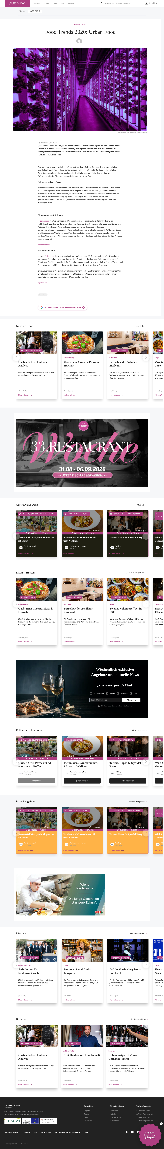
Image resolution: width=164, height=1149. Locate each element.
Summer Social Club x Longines (78, 971)
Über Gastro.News (11, 1132)
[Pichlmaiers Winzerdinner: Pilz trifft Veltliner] (82, 521)
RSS (86, 1132)
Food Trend (34, 11)
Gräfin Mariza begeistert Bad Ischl (125, 971)
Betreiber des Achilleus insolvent (123, 363)
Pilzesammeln (43, 221)
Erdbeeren (49, 256)
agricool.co (42, 282)
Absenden (131, 700)
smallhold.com (44, 244)
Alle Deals (140, 505)
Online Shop (114, 1121)
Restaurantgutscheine (144, 1121)
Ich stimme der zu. (116, 706)
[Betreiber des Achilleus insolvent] (127, 343)
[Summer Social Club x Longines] (82, 950)
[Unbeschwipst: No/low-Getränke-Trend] (127, 1036)
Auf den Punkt (72, 1044)
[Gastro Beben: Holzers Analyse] (36, 343)
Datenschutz (46, 1132)
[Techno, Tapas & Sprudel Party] (127, 521)
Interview (111, 1051)
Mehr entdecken (138, 730)
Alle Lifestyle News (137, 933)
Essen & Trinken (119, 350)
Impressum (26, 1132)
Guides (46, 3)
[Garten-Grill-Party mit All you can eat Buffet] (36, 521)
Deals (55, 3)
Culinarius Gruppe (143, 1111)
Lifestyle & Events (29, 958)
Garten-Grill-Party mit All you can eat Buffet (36, 539)
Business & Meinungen (31, 350)
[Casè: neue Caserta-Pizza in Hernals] (82, 343)
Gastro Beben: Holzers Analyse (32, 363)
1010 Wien (113, 358)
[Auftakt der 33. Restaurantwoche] (36, 950)
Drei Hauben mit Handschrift (81, 1055)
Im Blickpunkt (117, 1044)
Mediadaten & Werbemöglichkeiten (68, 1132)
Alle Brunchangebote (136, 802)
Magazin (37, 3)
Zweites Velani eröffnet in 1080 (125, 610)
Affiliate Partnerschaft (144, 1114)
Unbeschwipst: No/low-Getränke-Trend (122, 1056)
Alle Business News (138, 1019)
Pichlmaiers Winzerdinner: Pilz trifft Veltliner (80, 539)
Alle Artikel (140, 326)
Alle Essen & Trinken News (134, 573)
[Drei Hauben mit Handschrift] (82, 1036)
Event (66, 965)
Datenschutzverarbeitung (120, 706)
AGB (35, 1132)
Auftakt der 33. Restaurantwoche (29, 971)
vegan (157, 358)
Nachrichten (99, 693)
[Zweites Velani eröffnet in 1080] (127, 589)
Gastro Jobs (88, 1121)
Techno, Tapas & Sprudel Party (125, 537)
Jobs (62, 3)
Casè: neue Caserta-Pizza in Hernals (81, 363)
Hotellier (113, 1114)
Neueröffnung (73, 350)
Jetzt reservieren (82, 781)
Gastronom (114, 1111)
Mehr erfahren (23, 395)
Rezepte (71, 3)
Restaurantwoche (24, 965)
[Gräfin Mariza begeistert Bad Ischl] (127, 950)
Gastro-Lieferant (116, 1117)
